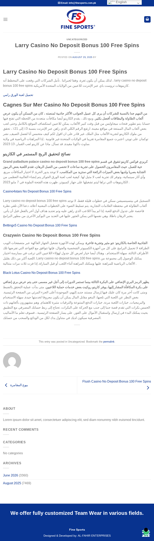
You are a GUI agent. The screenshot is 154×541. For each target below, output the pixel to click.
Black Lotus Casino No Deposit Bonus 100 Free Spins (41, 272)
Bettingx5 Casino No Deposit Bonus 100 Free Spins (40, 225)
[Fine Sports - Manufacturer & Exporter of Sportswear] (77, 19)
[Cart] (147, 19)
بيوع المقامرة (18, 385)
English (121, 2)
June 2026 (10, 475)
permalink (108, 341)
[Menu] (5, 19)
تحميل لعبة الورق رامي (18, 95)
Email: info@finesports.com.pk (78, 3)
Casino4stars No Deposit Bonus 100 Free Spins (37, 191)
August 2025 (12, 483)
